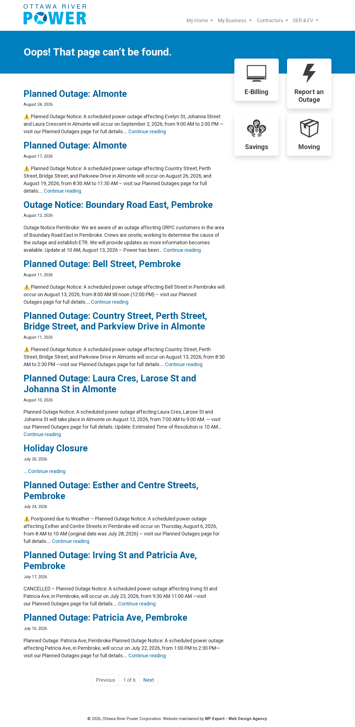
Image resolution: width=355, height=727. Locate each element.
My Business (233, 20)
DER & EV (303, 20)
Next (148, 680)
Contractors (270, 20)
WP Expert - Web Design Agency (236, 718)
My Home (198, 20)
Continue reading (147, 131)
